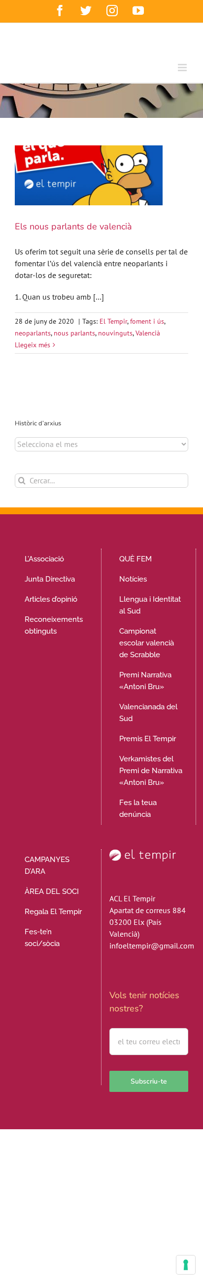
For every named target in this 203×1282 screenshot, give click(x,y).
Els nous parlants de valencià (73, 226)
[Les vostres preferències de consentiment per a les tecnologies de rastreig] (185, 1264)
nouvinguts (115, 333)
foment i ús (147, 321)
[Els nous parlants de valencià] (89, 175)
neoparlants (33, 333)
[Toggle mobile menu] (183, 67)
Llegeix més (32, 344)
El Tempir (113, 321)
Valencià (147, 333)
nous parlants (74, 333)
